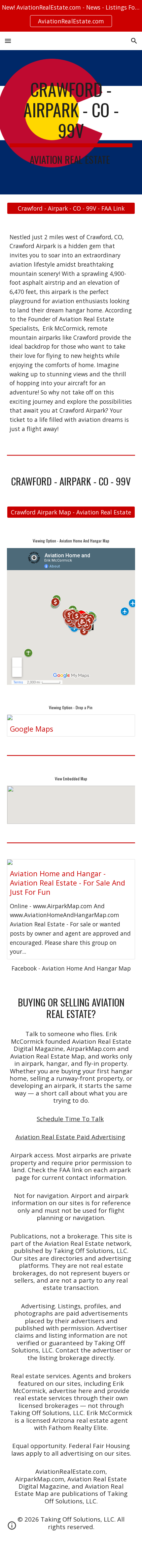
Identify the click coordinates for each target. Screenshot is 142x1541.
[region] (71, 16)
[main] (71, 122)
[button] (8, 41)
